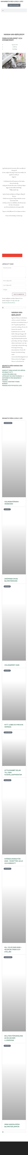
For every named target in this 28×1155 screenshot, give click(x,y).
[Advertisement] (14, 237)
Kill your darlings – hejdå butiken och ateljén (13, 950)
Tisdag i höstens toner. (11, 381)
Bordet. (5, 383)
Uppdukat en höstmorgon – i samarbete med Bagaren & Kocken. (13, 378)
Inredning (14, 49)
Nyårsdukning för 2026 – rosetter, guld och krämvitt (13, 861)
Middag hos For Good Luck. (12, 385)
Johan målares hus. (9, 374)
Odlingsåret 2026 (11, 665)
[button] (4, 255)
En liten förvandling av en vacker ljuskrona (13, 1038)
